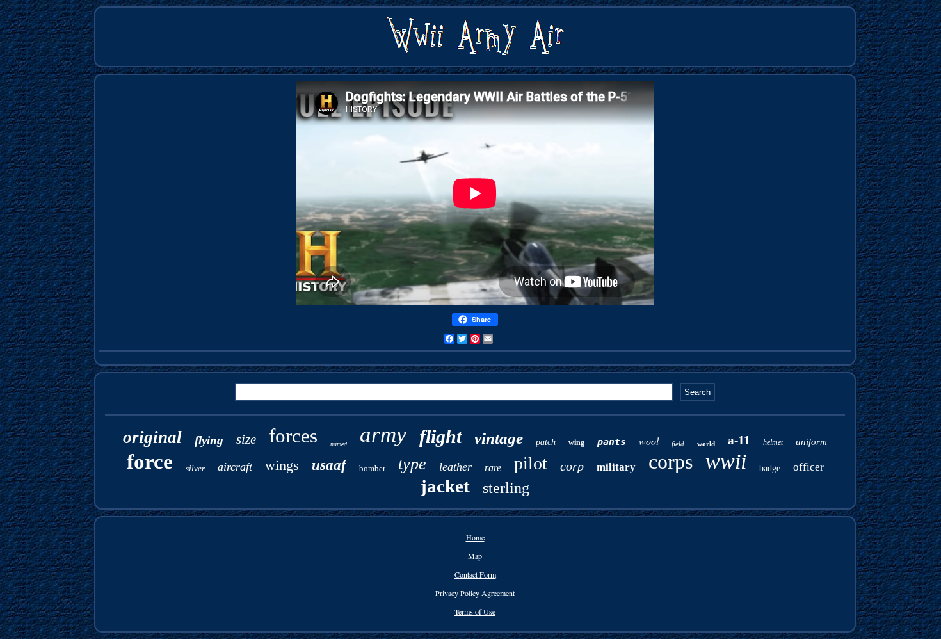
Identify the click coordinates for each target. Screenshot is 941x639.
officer (808, 467)
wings (282, 465)
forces (293, 436)
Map (475, 556)
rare (493, 467)
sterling (506, 488)
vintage (498, 438)
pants (611, 442)
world (706, 444)
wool (649, 441)
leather (455, 466)
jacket (445, 486)
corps (670, 461)
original (152, 437)
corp (572, 466)
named (338, 444)
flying (209, 440)
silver (195, 468)
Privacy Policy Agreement (475, 593)
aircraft (235, 466)
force (150, 461)
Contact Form (475, 574)
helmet (773, 442)
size (246, 439)
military (616, 467)
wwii (725, 461)
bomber (372, 468)
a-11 (739, 440)
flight (440, 436)
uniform (811, 442)
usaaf (329, 465)
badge (769, 468)
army (383, 434)
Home (475, 537)
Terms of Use (474, 611)
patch (546, 442)
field (678, 444)
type (412, 464)
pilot (530, 463)
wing (576, 442)
